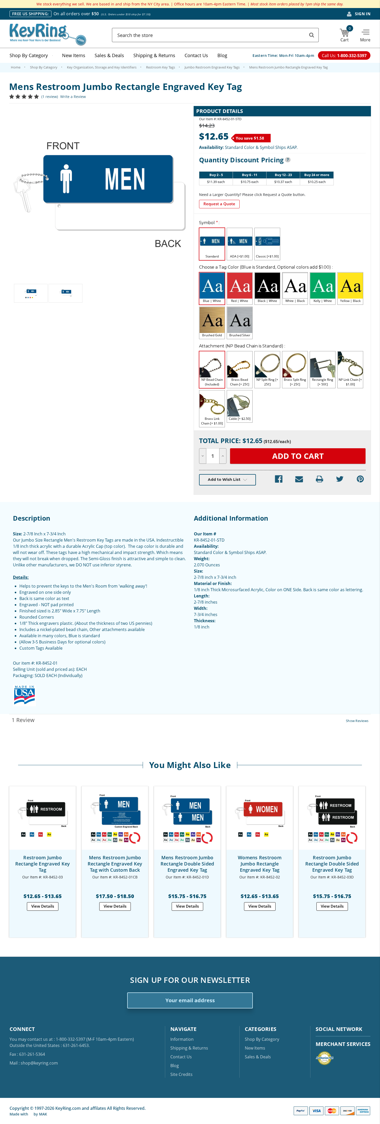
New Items (73, 55)
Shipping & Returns (154, 55)
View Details (42, 906)
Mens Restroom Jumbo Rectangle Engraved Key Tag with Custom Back (115, 863)
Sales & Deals (109, 55)
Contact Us (196, 55)
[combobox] (215, 35)
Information (182, 1039)
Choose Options (42, 822)
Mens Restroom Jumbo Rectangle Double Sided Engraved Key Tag (187, 863)
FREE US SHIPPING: (30, 13)
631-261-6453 (76, 1045)
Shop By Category (29, 55)
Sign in (362, 13)
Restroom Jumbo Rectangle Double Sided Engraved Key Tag (332, 863)
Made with (19, 1114)
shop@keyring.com (39, 1063)
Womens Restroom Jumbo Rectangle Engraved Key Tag (260, 863)
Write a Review (73, 96)
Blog (222, 55)
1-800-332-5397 (70, 1039)
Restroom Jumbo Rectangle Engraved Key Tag (42, 863)
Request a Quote (219, 203)
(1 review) (49, 96)
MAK (43, 1114)
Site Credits (181, 1074)
